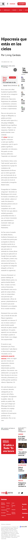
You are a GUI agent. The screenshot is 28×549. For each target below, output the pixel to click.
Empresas (8, 514)
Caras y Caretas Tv (13, 504)
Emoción (20, 450)
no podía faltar (22, 465)
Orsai (20, 10)
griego (5, 137)
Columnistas (4, 510)
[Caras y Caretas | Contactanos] (25, 493)
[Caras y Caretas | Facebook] (19, 493)
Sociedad (3, 512)
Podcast (13, 509)
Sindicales (7, 10)
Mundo (14, 10)
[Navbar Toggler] (4, 4)
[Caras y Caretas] (7, 494)
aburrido (20, 434)
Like (7, 511)
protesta (20, 481)
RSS (23, 517)
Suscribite (12, 77)
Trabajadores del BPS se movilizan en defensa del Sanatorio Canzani (22, 487)
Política (3, 507)
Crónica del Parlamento (6, 441)
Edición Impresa (13, 513)
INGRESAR (12, 4)
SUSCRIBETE (21, 4)
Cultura (8, 508)
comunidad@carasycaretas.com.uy (8, 532)
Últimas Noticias (3, 503)
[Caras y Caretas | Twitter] (22, 493)
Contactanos (25, 513)
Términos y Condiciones (5, 524)
